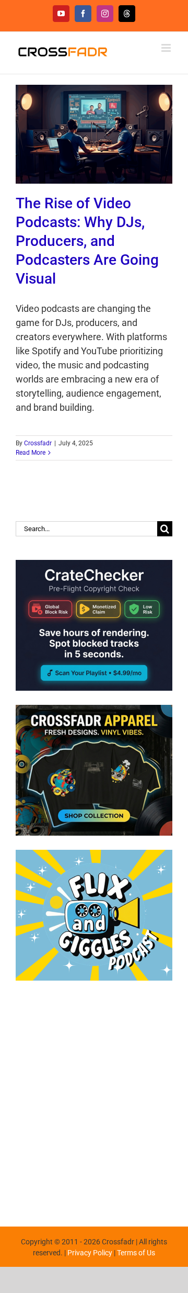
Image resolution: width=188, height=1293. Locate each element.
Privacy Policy (89, 1253)
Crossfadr (38, 443)
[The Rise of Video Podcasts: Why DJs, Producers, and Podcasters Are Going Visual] (94, 134)
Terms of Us (136, 1253)
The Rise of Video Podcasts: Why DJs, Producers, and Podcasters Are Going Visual (87, 241)
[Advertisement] (94, 1098)
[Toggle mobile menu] (166, 47)
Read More (30, 452)
